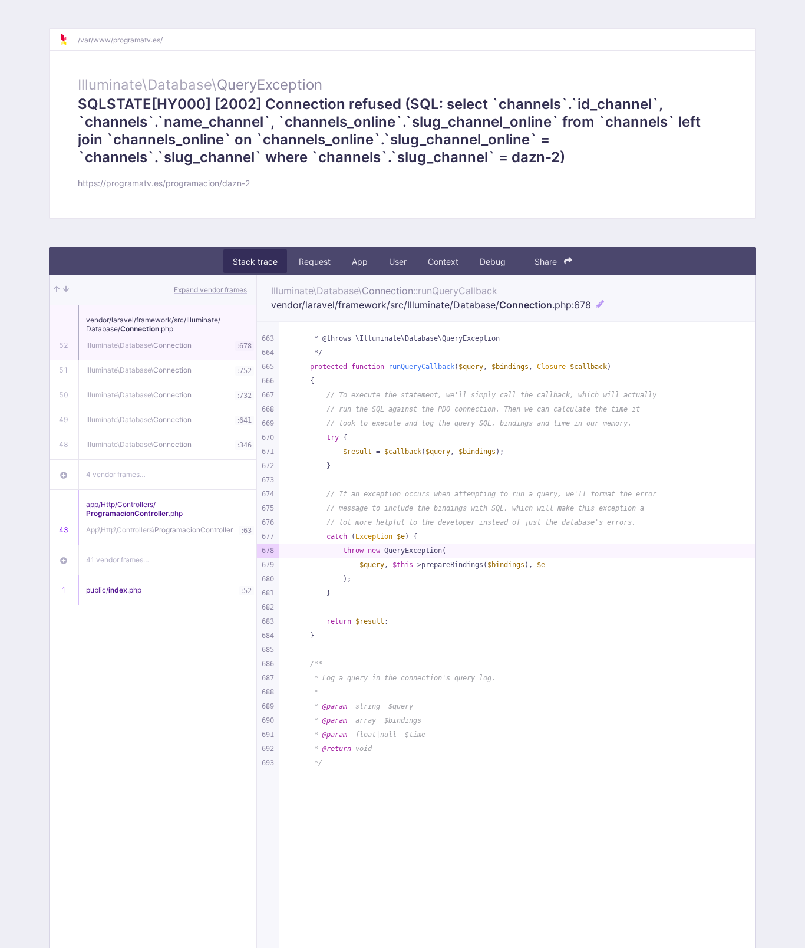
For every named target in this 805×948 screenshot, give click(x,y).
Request (315, 261)
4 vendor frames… (116, 474)
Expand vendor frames (210, 289)
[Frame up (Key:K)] (56, 290)
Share (547, 261)
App (360, 261)
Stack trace (255, 261)
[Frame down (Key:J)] (66, 290)
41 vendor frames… (117, 559)
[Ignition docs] (68, 39)
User (398, 261)
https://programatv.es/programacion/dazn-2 (164, 183)
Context (443, 261)
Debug (493, 261)
